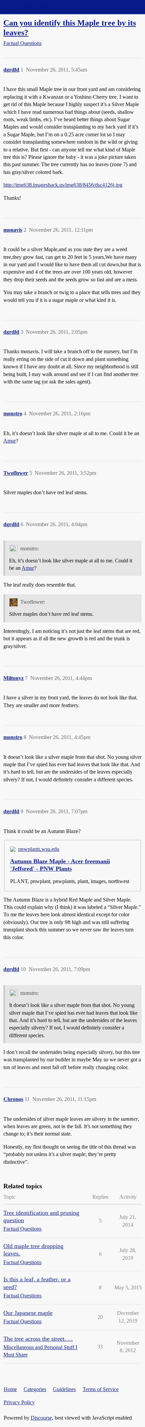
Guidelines (64, 1389)
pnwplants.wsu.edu (38, 849)
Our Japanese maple (28, 1312)
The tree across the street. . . (38, 1338)
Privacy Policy (19, 1402)
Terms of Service (101, 1389)
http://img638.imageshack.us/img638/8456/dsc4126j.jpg (62, 185)
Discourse (41, 1418)
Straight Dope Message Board (35, 7)
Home (10, 1389)
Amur (9, 441)
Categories (35, 1389)
